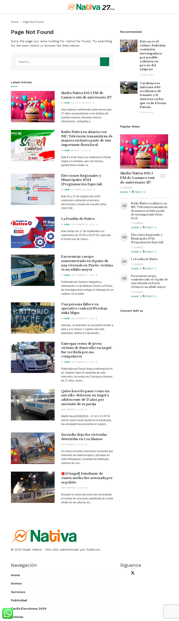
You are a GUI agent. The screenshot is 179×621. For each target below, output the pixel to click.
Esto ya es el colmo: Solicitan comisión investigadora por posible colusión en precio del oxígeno (152, 55)
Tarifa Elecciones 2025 (28, 608)
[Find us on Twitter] (132, 573)
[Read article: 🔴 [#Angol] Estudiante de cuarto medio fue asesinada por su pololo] (33, 487)
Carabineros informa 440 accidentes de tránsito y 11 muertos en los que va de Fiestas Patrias (153, 95)
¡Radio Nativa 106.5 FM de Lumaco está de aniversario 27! (86, 95)
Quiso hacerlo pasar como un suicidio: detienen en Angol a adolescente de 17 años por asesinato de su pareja (85, 397)
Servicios (18, 592)
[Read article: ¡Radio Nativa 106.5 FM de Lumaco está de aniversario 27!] (33, 106)
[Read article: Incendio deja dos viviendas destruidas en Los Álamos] (33, 448)
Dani (67, 102)
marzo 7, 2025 (79, 150)
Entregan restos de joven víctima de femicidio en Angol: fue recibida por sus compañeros (86, 350)
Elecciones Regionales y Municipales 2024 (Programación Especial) (81, 180)
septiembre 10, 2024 (73, 487)
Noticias (17, 617)
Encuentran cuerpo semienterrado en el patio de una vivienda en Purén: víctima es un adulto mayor (87, 263)
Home (15, 21)
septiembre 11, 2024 (72, 409)
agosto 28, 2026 (81, 102)
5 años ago (146, 74)
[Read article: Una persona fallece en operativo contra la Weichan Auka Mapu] (33, 318)
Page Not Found (33, 21)
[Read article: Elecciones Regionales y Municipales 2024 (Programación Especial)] (33, 189)
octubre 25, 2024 (81, 189)
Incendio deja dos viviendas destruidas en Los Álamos (84, 437)
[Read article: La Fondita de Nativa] (33, 232)
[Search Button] (104, 61)
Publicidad (19, 600)
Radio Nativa (32, 549)
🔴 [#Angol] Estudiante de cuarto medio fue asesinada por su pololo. (87, 478)
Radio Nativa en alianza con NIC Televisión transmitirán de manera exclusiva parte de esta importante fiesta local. (87, 138)
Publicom (93, 549)
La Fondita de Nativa (77, 219)
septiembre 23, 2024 (83, 224)
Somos (16, 583)
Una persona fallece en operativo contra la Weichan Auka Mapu (84, 308)
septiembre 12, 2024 (83, 275)
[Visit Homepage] (90, 6)
